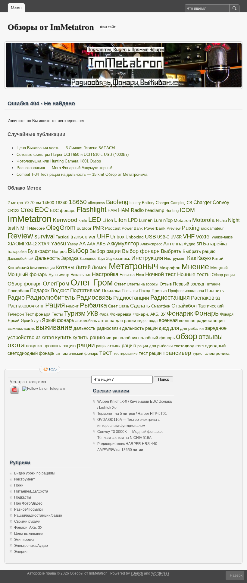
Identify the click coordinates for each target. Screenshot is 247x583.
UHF (103, 236)
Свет (112, 306)
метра (111, 338)
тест (105, 352)
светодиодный (210, 345)
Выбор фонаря (141, 251)
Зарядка (69, 258)
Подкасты (22, 497)
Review (20, 235)
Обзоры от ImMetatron (51, 26)
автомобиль (86, 320)
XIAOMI (16, 243)
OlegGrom (61, 227)
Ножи (18, 485)
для (174, 328)
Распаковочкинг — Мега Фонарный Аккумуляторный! (65, 167)
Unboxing (135, 237)
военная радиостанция (202, 320)
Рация (55, 305)
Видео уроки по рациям (34, 473)
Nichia (221, 220)
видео (142, 321)
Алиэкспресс (151, 244)
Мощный (219, 267)
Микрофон (169, 267)
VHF (189, 236)
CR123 (13, 211)
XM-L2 (31, 244)
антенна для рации (117, 320)
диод (164, 328)
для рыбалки (192, 328)
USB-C (163, 237)
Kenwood (65, 220)
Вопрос (59, 251)
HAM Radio (131, 210)
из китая (45, 337)
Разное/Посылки (28, 509)
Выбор (78, 250)
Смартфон (160, 306)
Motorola (203, 220)
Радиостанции (131, 298)
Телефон (16, 314)
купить (63, 337)
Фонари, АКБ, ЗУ (149, 314)
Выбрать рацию (199, 251)
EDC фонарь (62, 210)
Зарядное (88, 259)
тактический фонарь (79, 353)
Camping (178, 203)
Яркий (14, 320)
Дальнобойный (20, 259)
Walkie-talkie (222, 237)
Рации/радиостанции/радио (38, 515)
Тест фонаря (38, 314)
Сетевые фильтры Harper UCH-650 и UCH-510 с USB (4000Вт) (73, 154)
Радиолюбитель (50, 297)
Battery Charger (155, 202)
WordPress (160, 573)
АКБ (101, 243)
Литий (83, 267)
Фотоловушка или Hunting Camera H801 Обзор (59, 161)
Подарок (39, 290)
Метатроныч (133, 266)
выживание (54, 327)
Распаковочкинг (26, 306)
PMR (98, 228)
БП (199, 244)
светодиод (184, 345)
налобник (127, 337)
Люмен (100, 267)
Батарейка (215, 243)
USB (150, 237)
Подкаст (60, 290)
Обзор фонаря (25, 284)
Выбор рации (105, 251)
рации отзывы (108, 346)
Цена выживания (28, 533)
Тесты (57, 314)
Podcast (112, 228)
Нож (140, 275)
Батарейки (17, 251)
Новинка (127, 275)
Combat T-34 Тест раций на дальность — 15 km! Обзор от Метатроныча (82, 174)
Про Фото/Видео (28, 503)
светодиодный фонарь (31, 353)
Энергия (21, 552)
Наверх (236, 575)
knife (83, 220)
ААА (91, 244)
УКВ (92, 313)
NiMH (22, 228)
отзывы (211, 337)
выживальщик (21, 328)
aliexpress (96, 203)
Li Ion (107, 220)
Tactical (62, 237)
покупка (34, 345)
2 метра (15, 202)
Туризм (75, 313)
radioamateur (212, 228)
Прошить (214, 290)
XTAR (44, 243)
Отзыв (166, 284)
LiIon (120, 220)
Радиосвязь (94, 297)
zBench (137, 573)
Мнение (195, 267)
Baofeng (117, 202)
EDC (42, 209)
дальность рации (140, 328)
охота (16, 345)
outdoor (84, 228)
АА (82, 243)
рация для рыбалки (155, 346)
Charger (202, 202)
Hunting (172, 210)
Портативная (85, 290)
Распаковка (205, 298)
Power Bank (132, 228)
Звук (101, 259)
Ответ (120, 284)
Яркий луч (31, 320)
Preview (173, 228)
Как (191, 258)
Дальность (47, 258)
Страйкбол (184, 306)
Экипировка (24, 539)
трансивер (177, 353)
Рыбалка (93, 305)
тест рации (150, 353)
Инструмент (175, 258)
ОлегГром (56, 283)
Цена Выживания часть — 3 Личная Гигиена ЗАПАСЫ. (67, 148)
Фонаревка (120, 314)
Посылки (130, 290)
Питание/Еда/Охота (31, 491)
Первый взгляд (188, 283)
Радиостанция (170, 297)
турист (198, 353)
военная (168, 320)
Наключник (80, 275)
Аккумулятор (123, 244)
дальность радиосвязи (97, 328)
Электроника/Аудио (31, 546)
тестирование (126, 353)
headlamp (154, 210)
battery (135, 203)
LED (94, 219)
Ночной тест (160, 274)
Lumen (145, 220)
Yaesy (72, 244)
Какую (204, 258)
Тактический (211, 306)
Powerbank (154, 228)
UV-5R (176, 237)
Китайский (18, 267)
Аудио (189, 244)
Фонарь (206, 313)
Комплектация (42, 268)
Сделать (140, 306)
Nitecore (37, 228)
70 (26, 202)
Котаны (65, 267)
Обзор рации (223, 275)
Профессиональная (186, 291)
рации (86, 345)
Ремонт (72, 306)
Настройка (105, 274)
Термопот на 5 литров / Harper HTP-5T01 (132, 413)
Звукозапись (118, 258)
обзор (186, 336)
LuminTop (163, 220)
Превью (159, 290)
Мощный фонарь (27, 274)
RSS (53, 369)
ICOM (187, 210)
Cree (26, 209)
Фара (103, 314)
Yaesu (58, 244)
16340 (61, 202)
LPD (133, 220)
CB (189, 203)
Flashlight (91, 209)
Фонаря (226, 314)
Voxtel (203, 237)
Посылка (111, 290)
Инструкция (147, 258)
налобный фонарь (156, 337)
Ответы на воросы (142, 284)
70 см (35, 202)
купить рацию (89, 337)
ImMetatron (30, 219)
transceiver (83, 237)
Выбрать (171, 251)
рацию (129, 345)
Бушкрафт (39, 251)
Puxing (191, 228)
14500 (48, 202)
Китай (218, 258)
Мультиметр (58, 275)
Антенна (173, 244)
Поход (144, 291)
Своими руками (27, 521)
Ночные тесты (194, 274)
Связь (124, 306)
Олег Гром (91, 282)
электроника (217, 353)
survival (44, 236)
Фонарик (180, 313)
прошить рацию (59, 345)
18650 (78, 201)
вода (153, 321)
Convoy (221, 202)
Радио (16, 297)
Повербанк (18, 290)
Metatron (182, 220)
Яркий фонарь (58, 320)
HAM (112, 210)
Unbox (117, 236)
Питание (212, 284)
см (58, 353)
